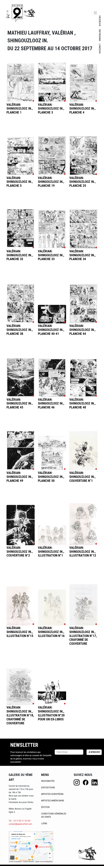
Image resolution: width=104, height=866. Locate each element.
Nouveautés (48, 781)
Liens (44, 823)
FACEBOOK (99, 21)
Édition (45, 807)
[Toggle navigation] (95, 13)
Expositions (48, 787)
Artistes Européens (52, 794)
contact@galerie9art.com (20, 824)
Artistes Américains (52, 800)
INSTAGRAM (99, 35)
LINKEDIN (99, 48)
